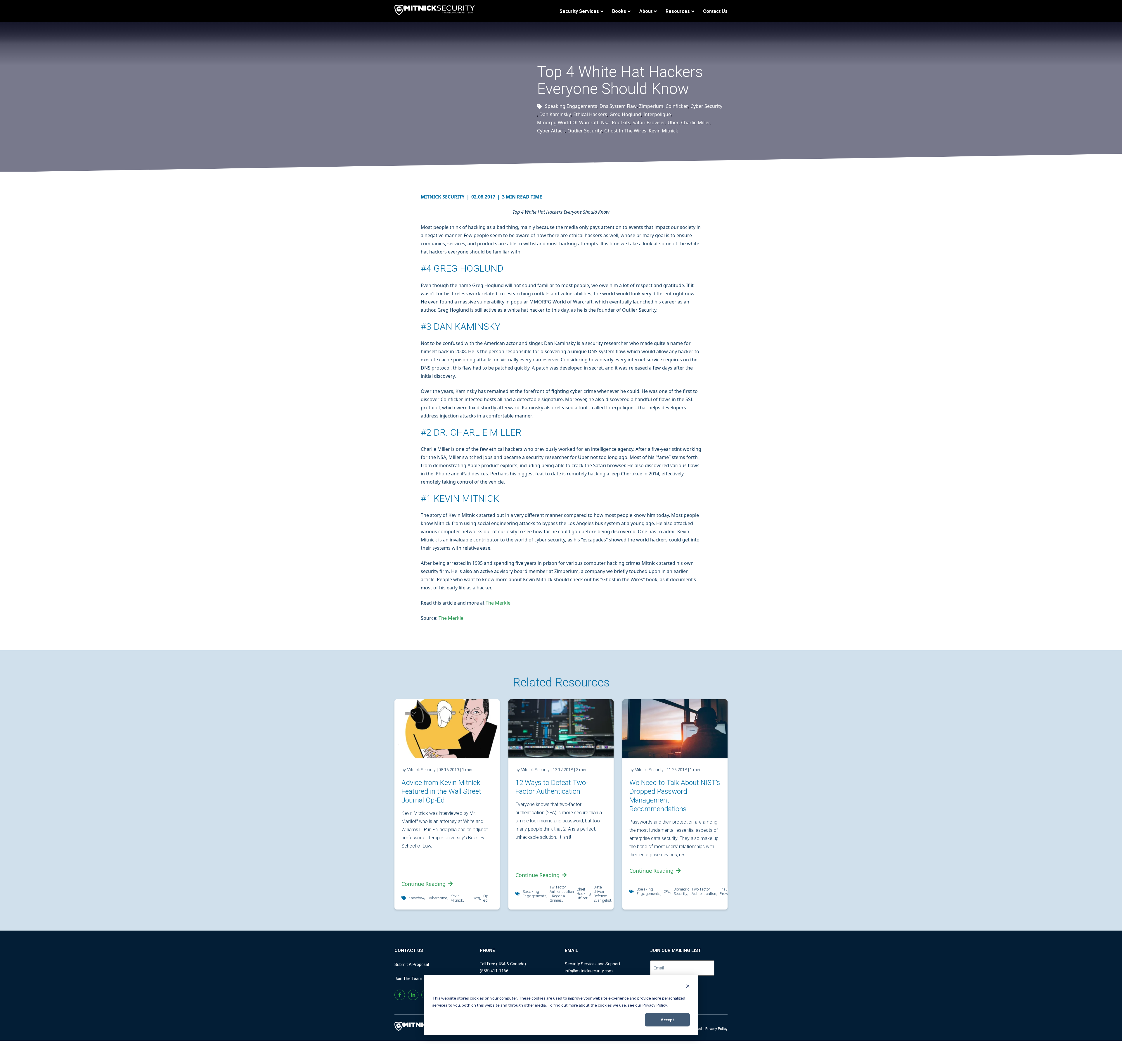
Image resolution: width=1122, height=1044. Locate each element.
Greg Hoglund (625, 114)
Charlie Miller (695, 122)
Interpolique (657, 114)
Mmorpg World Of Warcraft (568, 122)
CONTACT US (408, 950)
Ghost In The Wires (625, 130)
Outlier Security (584, 130)
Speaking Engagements (571, 106)
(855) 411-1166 (494, 971)
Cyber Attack (551, 130)
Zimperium (651, 106)
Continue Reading (423, 883)
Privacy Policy (716, 1029)
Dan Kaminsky (555, 114)
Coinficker (677, 106)
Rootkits (621, 122)
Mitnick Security (445, 197)
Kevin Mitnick (663, 130)
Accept (667, 1019)
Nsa (605, 122)
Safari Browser (649, 122)
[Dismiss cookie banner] (688, 986)
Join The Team (408, 978)
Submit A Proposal (411, 964)
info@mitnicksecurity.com (589, 971)
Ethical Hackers (590, 114)
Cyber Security (706, 106)
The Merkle (498, 603)
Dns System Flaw (618, 106)
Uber (673, 122)
